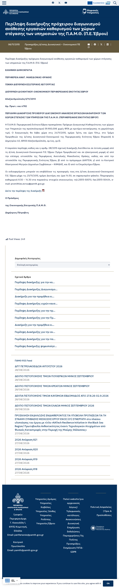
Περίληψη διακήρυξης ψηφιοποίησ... (36, 346)
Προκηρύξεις (73, 543)
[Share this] (95, 44)
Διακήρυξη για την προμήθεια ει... (34, 296)
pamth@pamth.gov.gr (26, 550)
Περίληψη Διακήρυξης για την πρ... (35, 310)
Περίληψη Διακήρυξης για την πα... (35, 339)
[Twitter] (59, 3)
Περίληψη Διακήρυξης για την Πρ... (35, 317)
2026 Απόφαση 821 (26, 439)
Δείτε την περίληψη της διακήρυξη (23, 191)
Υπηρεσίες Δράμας (45, 499)
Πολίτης (73, 539)
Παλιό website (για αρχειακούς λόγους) (73, 503)
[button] (114, 3)
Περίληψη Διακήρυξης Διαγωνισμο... (36, 289)
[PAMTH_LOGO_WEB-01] (15, 11)
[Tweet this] (101, 44)
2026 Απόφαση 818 (26, 469)
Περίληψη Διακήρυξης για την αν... (35, 332)
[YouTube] (66, 3)
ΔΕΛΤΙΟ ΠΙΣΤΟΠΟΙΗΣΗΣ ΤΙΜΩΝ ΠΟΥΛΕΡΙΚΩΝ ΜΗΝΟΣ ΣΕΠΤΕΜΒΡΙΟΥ (54, 376)
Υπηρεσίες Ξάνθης (46, 511)
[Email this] (89, 44)
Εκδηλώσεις (73, 531)
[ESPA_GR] (98, 3)
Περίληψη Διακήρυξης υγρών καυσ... (36, 303)
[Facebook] (53, 3)
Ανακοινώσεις (73, 519)
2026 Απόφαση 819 (26, 459)
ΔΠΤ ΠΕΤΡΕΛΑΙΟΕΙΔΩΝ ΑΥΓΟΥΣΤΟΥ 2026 (38, 366)
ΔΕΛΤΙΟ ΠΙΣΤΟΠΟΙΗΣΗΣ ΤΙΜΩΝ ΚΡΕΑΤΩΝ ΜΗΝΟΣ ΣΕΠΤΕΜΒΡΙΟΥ (52, 386)
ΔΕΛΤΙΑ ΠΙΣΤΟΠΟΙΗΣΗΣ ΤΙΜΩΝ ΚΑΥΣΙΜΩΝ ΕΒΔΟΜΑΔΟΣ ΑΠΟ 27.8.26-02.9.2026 (62, 395)
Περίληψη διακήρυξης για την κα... (35, 282)
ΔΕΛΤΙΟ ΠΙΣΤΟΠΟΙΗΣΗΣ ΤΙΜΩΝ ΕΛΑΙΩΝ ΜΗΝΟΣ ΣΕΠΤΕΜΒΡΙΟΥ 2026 (54, 405)
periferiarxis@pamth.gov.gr (29, 534)
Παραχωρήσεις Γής (73, 535)
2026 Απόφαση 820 (26, 449)
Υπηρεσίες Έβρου (45, 523)
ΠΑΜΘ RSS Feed (23, 360)
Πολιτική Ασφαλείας (101, 507)
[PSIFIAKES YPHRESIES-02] (90, 11)
